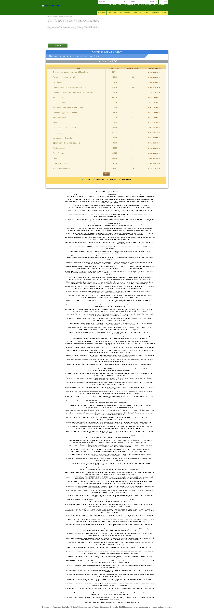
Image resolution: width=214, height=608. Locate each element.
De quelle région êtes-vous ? (64, 77)
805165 (114, 148)
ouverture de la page (61, 102)
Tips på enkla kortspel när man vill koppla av (70, 72)
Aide (164, 12)
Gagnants (154, 12)
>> (106, 174)
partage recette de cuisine (63, 138)
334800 (114, 112)
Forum (77, 56)
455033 (114, 128)
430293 (114, 158)
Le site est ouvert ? (60, 148)
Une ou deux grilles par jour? (64, 128)
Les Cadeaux (124, 12)
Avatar (55, 123)
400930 (114, 163)
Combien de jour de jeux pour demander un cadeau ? (73, 92)
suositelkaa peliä (59, 118)
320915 (114, 153)
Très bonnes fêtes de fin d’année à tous (68, 108)
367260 (114, 143)
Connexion (153, 2)
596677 (114, 168)
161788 (114, 82)
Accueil (101, 12)
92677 (114, 72)
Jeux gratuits (58, 97)
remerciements (58, 133)
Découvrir (57, 45)
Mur (145, 12)
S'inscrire (163, 2)
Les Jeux (112, 12)
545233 (114, 87)
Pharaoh (137, 12)
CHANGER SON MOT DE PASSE (66, 143)
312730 (114, 92)
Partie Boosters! (59, 153)
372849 (114, 77)
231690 (114, 107)
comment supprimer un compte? (65, 113)
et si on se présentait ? (61, 168)
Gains (55, 158)
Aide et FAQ (112, 61)
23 (133, 168)
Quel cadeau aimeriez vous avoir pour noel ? (70, 87)
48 (133, 77)
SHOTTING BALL (60, 163)
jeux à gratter (58, 82)
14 (133, 87)
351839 (114, 138)
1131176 (114, 97)
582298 (114, 118)
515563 (114, 102)
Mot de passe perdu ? (138, 4)
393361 (114, 133)
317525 (114, 123)
